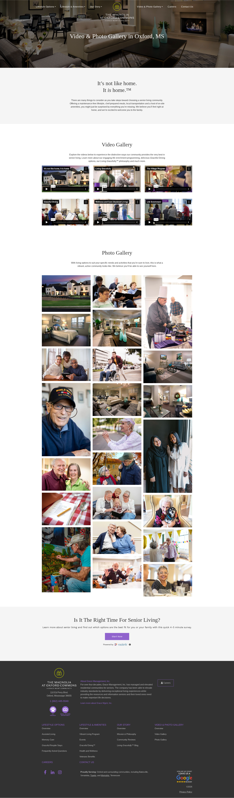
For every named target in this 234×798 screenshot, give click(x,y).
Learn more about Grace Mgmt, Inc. (96, 703)
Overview (46, 728)
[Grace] (117, 6)
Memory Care (48, 739)
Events (82, 739)
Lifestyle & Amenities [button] (72, 7)
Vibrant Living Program (89, 734)
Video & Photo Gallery (169, 725)
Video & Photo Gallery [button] (149, 7)
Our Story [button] (95, 7)
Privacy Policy (185, 792)
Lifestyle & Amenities (92, 725)
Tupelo (93, 775)
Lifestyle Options (53, 725)
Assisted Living (48, 734)
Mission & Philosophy (126, 734)
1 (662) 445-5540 (59, 701)
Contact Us (187, 7)
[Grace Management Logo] (59, 672)
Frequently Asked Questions (54, 751)
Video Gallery (161, 734)
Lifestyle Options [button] (45, 7)
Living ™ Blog (127, 745)
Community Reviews (126, 739)
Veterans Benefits (87, 756)
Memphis (105, 775)
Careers (172, 7)
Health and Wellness (88, 751)
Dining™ (87, 745)
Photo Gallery (161, 739)
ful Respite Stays (52, 745)
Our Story (123, 725)
